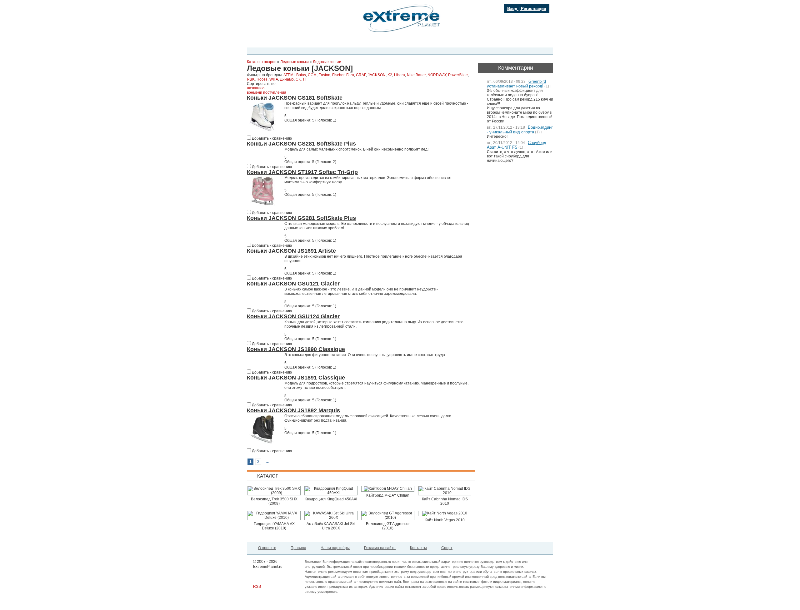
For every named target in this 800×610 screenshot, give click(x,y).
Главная (259, 41)
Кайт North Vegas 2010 (445, 520)
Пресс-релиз (283, 41)
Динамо (287, 79)
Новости (307, 41)
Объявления (412, 41)
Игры (450, 41)
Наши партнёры (335, 548)
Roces (262, 79)
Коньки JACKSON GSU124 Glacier (293, 316)
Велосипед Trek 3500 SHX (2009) (274, 501)
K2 (390, 75)
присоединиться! (282, 29)
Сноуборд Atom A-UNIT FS (516, 145)
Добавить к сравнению (271, 138)
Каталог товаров (261, 62)
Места (356, 41)
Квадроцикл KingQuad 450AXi (331, 499)
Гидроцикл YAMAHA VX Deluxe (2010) (274, 526)
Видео (325, 41)
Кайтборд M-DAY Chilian (387, 495)
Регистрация (533, 8)
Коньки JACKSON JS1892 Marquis (293, 410)
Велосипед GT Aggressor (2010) (388, 526)
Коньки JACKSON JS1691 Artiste (291, 251)
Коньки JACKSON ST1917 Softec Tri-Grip (302, 172)
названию (255, 88)
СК (298, 79)
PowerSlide (458, 75)
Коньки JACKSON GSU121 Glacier (293, 283)
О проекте (267, 548)
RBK (251, 79)
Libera (399, 75)
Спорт (446, 548)
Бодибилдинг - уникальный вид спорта (520, 129)
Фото (340, 41)
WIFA (273, 79)
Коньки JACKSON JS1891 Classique (296, 377)
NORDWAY (437, 75)
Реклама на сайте (380, 548)
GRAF (361, 75)
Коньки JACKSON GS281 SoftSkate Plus (301, 218)
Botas (301, 75)
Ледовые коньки (294, 62)
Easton (324, 75)
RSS (257, 586)
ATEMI (288, 75)
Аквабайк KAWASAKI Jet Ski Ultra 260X (331, 526)
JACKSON (377, 75)
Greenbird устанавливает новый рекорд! (516, 83)
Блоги (372, 41)
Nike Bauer (416, 75)
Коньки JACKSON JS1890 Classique (296, 349)
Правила (298, 548)
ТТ (304, 79)
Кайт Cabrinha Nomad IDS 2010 (445, 501)
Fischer (338, 75)
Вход (512, 8)
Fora (350, 75)
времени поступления (266, 92)
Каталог (389, 41)
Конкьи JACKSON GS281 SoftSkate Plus (301, 144)
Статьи (434, 41)
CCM (312, 75)
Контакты (418, 548)
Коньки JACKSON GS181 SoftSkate (294, 98)
